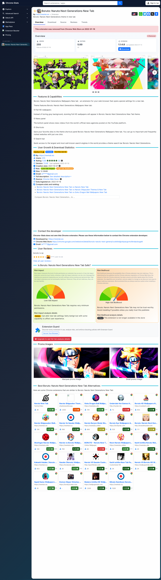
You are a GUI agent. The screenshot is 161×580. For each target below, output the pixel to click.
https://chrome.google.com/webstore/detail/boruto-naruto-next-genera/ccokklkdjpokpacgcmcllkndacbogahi (97, 241)
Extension (55, 14)
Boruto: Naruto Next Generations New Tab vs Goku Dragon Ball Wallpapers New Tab (72, 192)
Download (52, 22)
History (8, 41)
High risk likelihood (65, 168)
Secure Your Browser (50, 333)
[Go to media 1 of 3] (93, 92)
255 (43, 158)
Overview (39, 22)
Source (63, 22)
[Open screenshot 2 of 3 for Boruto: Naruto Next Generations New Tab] (117, 72)
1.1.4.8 (45, 163)
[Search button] (119, 3)
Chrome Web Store (51, 179)
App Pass (9, 26)
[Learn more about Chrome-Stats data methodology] (61, 179)
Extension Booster (12, 31)
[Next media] (154, 72)
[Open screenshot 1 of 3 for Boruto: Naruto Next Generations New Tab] (60, 72)
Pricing (8, 35)
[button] (152, 3)
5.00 (51, 161)
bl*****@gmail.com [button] (50, 174)
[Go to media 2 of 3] (96, 92)
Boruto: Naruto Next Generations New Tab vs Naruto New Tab (62, 187)
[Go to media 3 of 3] (98, 92)
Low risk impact (48, 168)
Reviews (73, 22)
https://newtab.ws (42, 14)
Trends (84, 22)
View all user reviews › (42, 261)
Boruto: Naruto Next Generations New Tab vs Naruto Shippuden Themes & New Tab (71, 190)
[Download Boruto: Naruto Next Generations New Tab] (136, 45)
